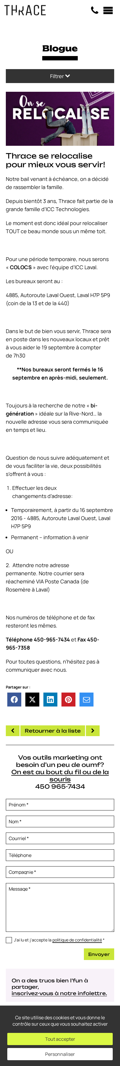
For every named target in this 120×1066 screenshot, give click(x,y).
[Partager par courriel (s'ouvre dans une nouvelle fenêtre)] (86, 700)
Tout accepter (60, 1039)
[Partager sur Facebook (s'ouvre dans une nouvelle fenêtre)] (14, 700)
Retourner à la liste (53, 731)
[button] (60, 118)
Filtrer (57, 76)
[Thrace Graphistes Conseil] (25, 13)
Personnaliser (60, 1054)
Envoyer (99, 954)
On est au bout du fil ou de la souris (60, 775)
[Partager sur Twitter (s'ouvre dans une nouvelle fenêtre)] (32, 700)
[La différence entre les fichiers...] (93, 730)
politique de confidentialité (77, 940)
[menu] (108, 10)
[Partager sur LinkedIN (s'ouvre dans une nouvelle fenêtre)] (50, 700)
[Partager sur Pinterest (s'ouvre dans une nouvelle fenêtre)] (68, 700)
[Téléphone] (94, 10)
